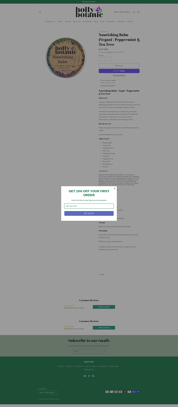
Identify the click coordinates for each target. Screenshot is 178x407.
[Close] (114, 188)
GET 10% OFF (89, 213)
